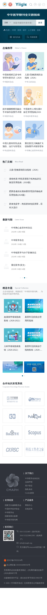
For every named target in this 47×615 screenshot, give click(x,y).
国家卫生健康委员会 (13, 505)
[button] (43, 4)
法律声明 (28, 482)
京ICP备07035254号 (15, 560)
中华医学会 (9, 512)
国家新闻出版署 (11, 516)
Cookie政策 (29, 493)
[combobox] (19, 23)
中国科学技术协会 (12, 509)
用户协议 (28, 486)
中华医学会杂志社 (32, 478)
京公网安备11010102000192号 (18, 565)
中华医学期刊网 (11, 520)
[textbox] (23, 23)
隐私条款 (28, 489)
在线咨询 (28, 509)
